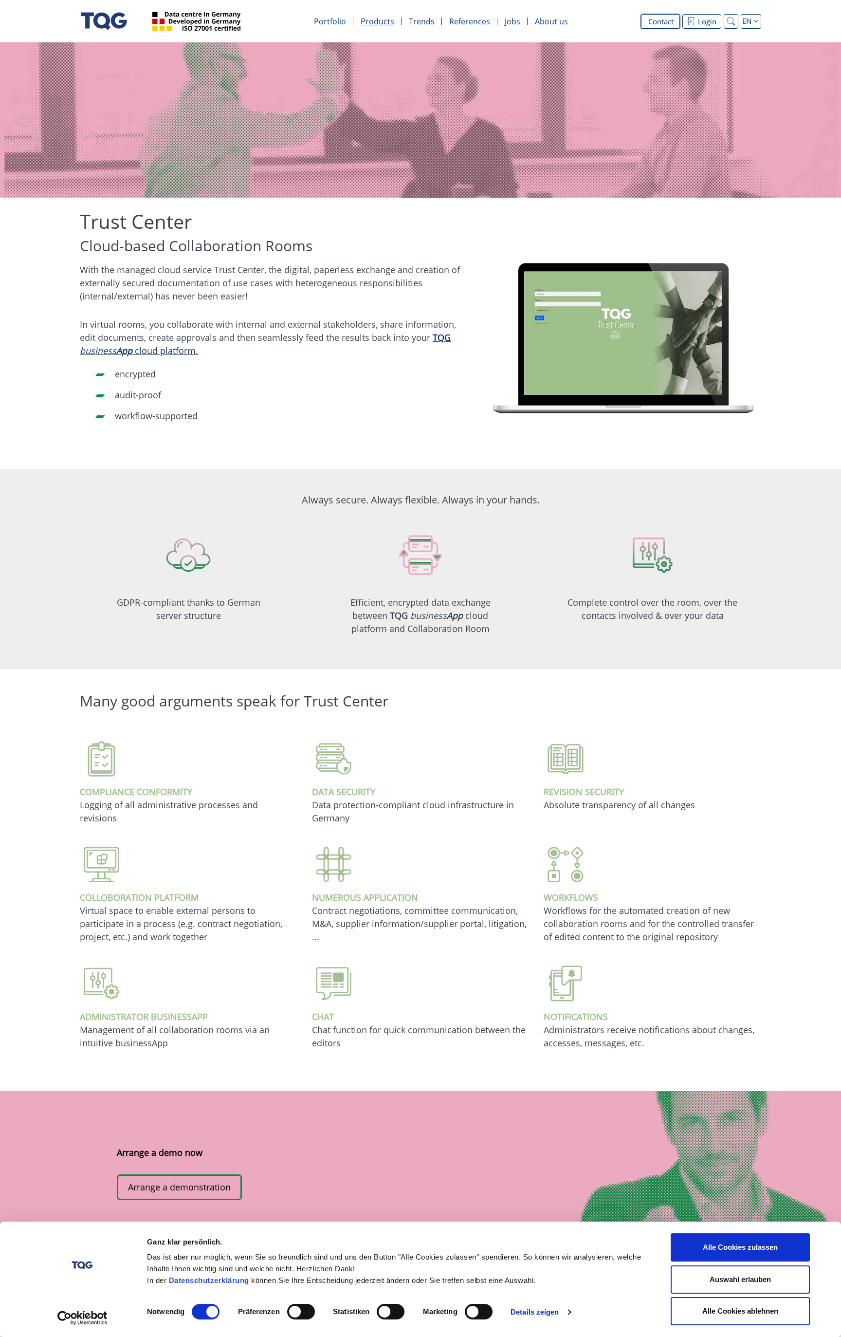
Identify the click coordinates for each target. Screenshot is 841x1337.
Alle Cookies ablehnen (740, 1311)
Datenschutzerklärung (209, 1280)
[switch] (301, 1311)
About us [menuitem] (551, 21)
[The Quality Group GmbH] (104, 21)
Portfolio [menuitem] (330, 21)
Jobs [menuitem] (512, 21)
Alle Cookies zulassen (740, 1247)
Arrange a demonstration (179, 1187)
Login (707, 21)
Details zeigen (535, 1312)
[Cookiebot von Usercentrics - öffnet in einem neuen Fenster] (82, 1318)
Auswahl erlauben (740, 1279)
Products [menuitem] (377, 21)
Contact (661, 21)
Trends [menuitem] (422, 21)
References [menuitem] (469, 21)
